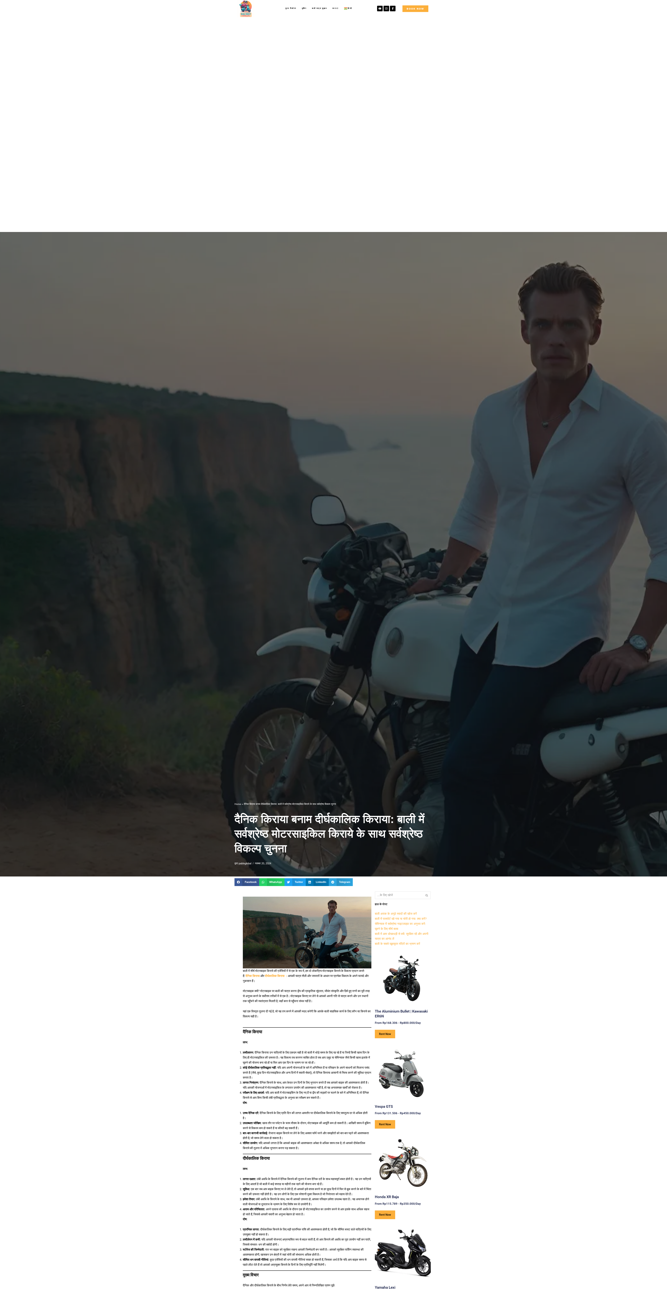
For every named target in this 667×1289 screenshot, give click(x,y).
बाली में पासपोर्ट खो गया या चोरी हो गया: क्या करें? (401, 918)
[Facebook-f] (393, 8)
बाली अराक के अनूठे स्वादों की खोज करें (396, 913)
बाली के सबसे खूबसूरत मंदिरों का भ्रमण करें (397, 943)
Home (237, 804)
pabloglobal (245, 863)
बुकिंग (304, 8)
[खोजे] (427, 895)
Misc (335, 8)
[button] (246, 882)
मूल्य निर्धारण (290, 8)
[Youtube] (380, 8)
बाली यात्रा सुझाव (319, 8)
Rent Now (385, 1034)
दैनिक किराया (253, 976)
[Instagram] (386, 8)
